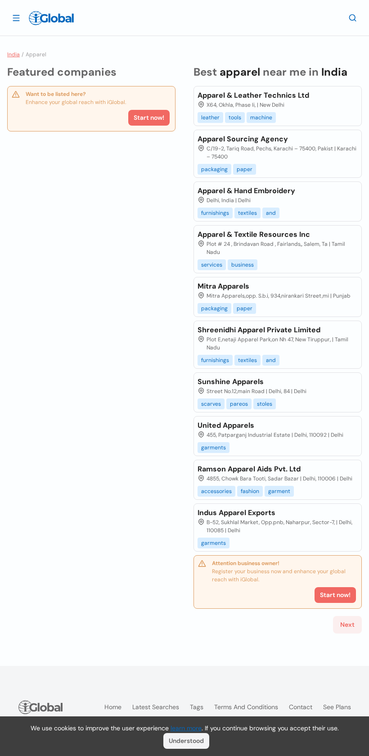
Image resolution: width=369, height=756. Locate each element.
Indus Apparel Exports (236, 512)
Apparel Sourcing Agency (243, 139)
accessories (216, 491)
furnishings (215, 213)
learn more (186, 728)
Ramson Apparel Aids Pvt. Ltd (249, 469)
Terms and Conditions (246, 707)
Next (347, 624)
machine (261, 117)
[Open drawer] (16, 18)
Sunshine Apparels (231, 381)
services (211, 264)
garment (279, 491)
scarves (211, 403)
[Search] (353, 18)
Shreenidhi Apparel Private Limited (259, 330)
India (13, 54)
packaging (214, 169)
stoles (264, 403)
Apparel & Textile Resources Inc (254, 234)
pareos (239, 403)
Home (113, 707)
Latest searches (155, 707)
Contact (300, 707)
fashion (250, 491)
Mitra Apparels (223, 286)
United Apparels (226, 425)
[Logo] (51, 18)
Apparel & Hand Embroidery (246, 190)
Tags (196, 707)
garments (213, 447)
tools (235, 117)
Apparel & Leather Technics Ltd (253, 95)
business (242, 264)
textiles (247, 213)
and (271, 213)
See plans (337, 707)
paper (244, 169)
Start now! (149, 117)
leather (210, 117)
